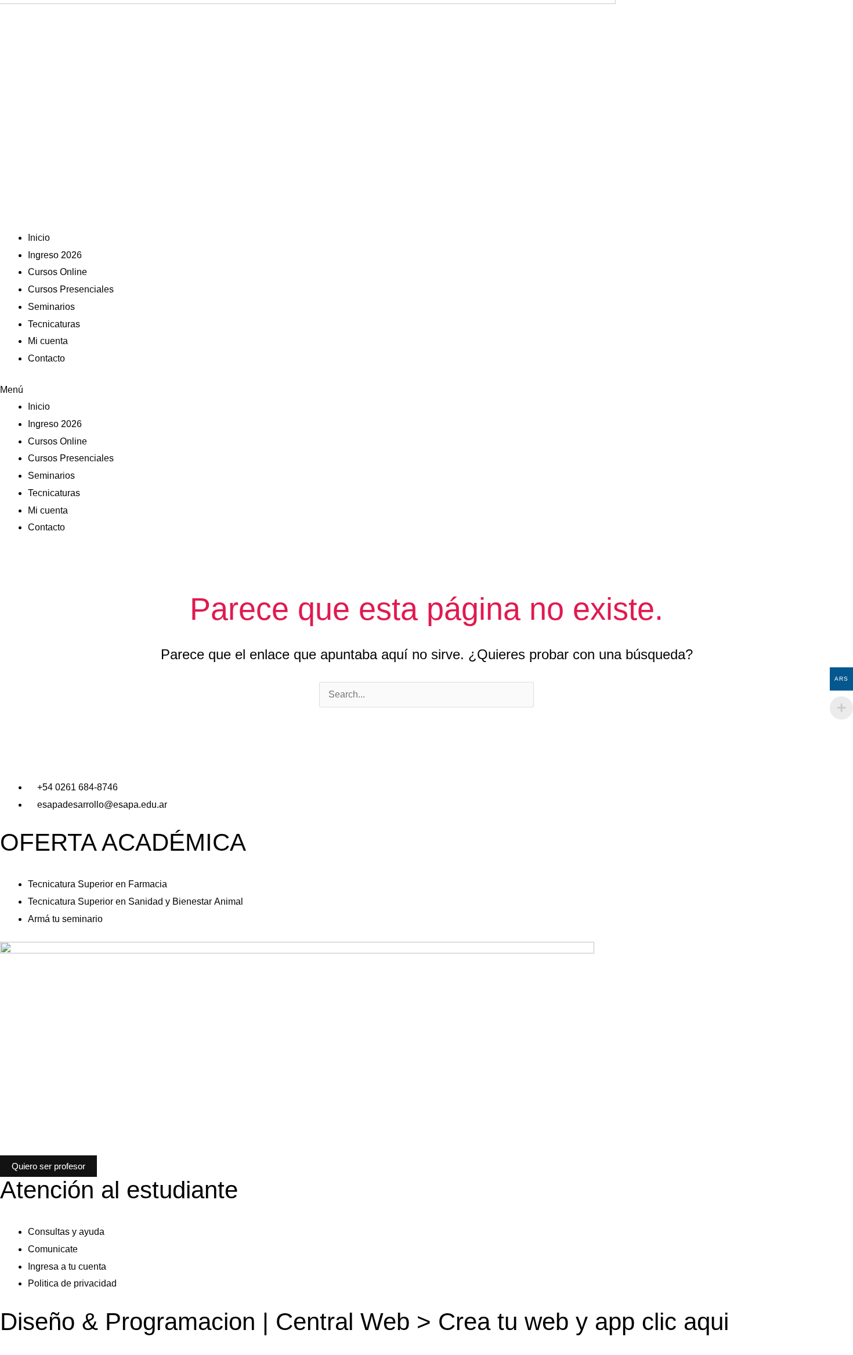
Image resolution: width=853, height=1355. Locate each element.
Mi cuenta (48, 341)
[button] (426, 390)
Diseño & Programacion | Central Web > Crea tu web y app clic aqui (364, 1321)
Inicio (39, 238)
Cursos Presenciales (71, 289)
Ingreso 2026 (55, 255)
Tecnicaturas (54, 324)
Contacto (46, 358)
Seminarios (51, 307)
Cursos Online (57, 272)
